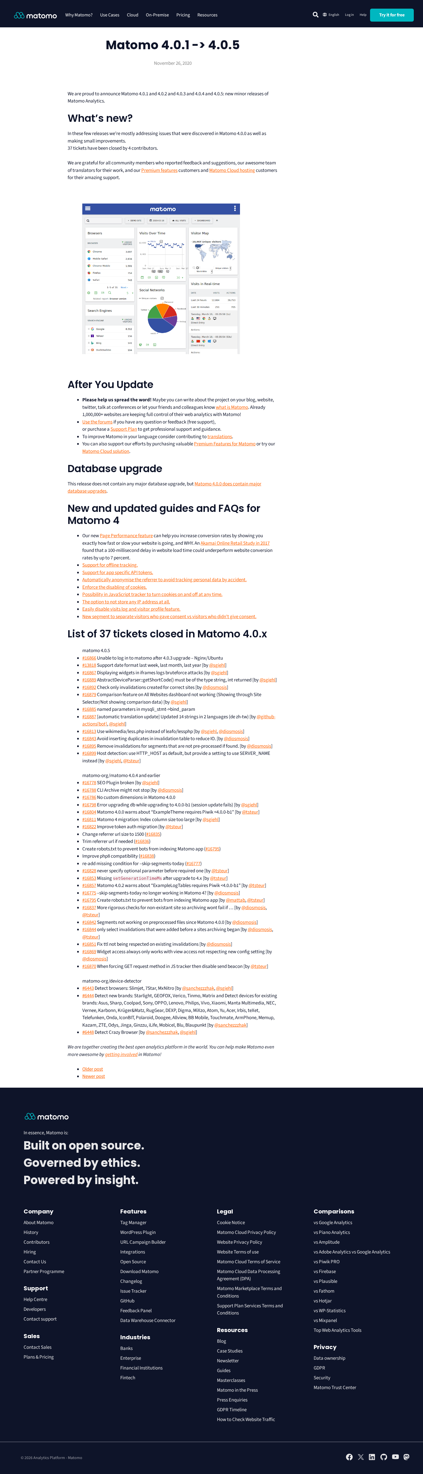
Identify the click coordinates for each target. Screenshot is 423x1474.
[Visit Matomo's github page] (383, 1459)
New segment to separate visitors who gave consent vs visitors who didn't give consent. (169, 616)
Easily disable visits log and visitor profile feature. (131, 609)
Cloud (132, 15)
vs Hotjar (323, 1301)
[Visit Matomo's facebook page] (349, 1459)
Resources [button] (207, 15)
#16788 (89, 790)
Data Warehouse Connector (148, 1320)
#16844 (89, 929)
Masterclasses (231, 1380)
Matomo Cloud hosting (232, 170)
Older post (92, 1069)
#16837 (89, 907)
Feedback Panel (136, 1310)
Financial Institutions (141, 1368)
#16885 (89, 709)
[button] (315, 14)
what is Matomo (232, 407)
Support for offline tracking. (110, 565)
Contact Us (35, 1261)
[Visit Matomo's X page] (360, 1459)
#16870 (89, 966)
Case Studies (230, 1351)
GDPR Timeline (232, 1409)
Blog (221, 1341)
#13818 (89, 665)
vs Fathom (324, 1291)
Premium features (159, 170)
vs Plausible (325, 1281)
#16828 (89, 870)
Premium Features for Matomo (225, 443)
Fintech (127, 1377)
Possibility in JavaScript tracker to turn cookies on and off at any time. (152, 594)
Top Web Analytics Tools (337, 1330)
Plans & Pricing (39, 1357)
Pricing (183, 15)
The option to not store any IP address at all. (126, 602)
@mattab (235, 900)
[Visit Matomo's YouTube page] (395, 1459)
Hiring (30, 1252)
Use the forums (97, 422)
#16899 (89, 753)
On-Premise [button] (157, 15)
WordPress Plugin (138, 1232)
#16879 (89, 694)
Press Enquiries (232, 1400)
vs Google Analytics (333, 1222)
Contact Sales (38, 1347)
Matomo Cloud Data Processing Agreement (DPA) (248, 1275)
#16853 (89, 878)
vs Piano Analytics (332, 1232)
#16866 (89, 658)
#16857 (89, 885)
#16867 (89, 672)
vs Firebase (325, 1271)
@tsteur (131, 760)
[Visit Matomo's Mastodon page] (406, 1459)
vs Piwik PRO (327, 1261)
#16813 (89, 731)
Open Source (133, 1261)
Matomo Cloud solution (105, 451)
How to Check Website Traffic (246, 1419)
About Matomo (39, 1222)
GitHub (127, 1301)
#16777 (193, 863)
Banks (127, 1348)
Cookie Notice (231, 1222)
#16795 (212, 849)
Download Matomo (139, 1271)
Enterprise (131, 1358)
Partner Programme (44, 1271)
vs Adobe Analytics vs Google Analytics (352, 1252)
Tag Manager (133, 1222)
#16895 (89, 746)
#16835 (153, 834)
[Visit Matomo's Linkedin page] (372, 1459)
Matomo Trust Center (335, 1387)
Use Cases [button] (109, 15)
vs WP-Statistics (330, 1310)
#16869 (89, 951)
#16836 (142, 841)
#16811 (89, 819)
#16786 (89, 797)
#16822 (89, 826)
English (334, 14)
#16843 (89, 738)
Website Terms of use (238, 1252)
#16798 (89, 804)
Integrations (132, 1252)
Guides (223, 1370)
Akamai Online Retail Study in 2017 (235, 543)
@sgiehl (217, 665)
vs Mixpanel (325, 1320)
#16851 (89, 944)
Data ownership (329, 1358)
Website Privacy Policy (239, 1242)
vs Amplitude (327, 1242)
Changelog (131, 1281)
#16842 (89, 922)
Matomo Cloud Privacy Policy (246, 1232)
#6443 (88, 988)
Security (322, 1377)
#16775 (89, 893)
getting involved (121, 1054)
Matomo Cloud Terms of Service (248, 1261)
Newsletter (228, 1360)
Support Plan (123, 429)
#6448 (88, 1032)
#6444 (88, 995)
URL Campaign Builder (143, 1242)
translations (219, 436)
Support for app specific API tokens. (117, 572)
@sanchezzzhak (198, 988)
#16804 (89, 812)
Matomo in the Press (237, 1390)
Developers (35, 1309)
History (31, 1232)
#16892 (89, 687)
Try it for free (392, 15)
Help (363, 14)
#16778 (89, 782)
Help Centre (35, 1299)
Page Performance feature (126, 535)
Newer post (93, 1076)
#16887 (89, 716)
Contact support (40, 1319)
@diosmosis (215, 687)
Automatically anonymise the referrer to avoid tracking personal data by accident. (164, 579)
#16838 (147, 856)
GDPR (319, 1368)
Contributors (36, 1242)
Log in (349, 14)
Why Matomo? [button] (79, 15)
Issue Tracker (133, 1291)
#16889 (89, 680)
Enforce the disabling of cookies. (114, 587)
